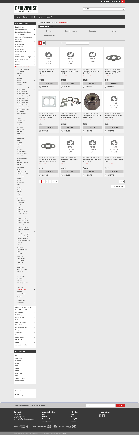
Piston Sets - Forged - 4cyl (23, 220)
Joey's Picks (18, 54)
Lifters (18, 169)
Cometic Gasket (19, 360)
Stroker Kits (19, 254)
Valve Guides (20, 274)
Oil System (19, 196)
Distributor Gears (21, 120)
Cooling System (19, 44)
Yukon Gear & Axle (20, 378)
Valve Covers (20, 271)
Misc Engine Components (22, 67)
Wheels (17, 342)
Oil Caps (19, 180)
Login (111, 1)
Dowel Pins (19, 122)
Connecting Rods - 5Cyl (22, 100)
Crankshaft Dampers (21, 113)
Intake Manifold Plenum (22, 162)
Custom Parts (19, 47)
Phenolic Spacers (21, 200)
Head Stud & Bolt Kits (22, 158)
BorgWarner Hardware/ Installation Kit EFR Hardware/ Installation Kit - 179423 (70, 117)
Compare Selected (118, 186)
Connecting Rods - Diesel (23, 107)
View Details (49, 83)
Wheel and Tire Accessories (22, 340)
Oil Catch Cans (20, 182)
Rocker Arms (20, 245)
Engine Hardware (21, 136)
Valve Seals (19, 280)
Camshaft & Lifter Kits (22, 82)
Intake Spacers (20, 167)
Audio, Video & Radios (21, 345)
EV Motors (19, 142)
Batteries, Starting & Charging (23, 57)
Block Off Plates (20, 71)
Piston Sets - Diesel (21, 216)
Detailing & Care (19, 27)
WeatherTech (18, 358)
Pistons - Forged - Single (22, 236)
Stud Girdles (20, 256)
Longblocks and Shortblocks (23, 32)
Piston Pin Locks (21, 205)
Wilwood (17, 370)
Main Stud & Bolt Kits (22, 171)
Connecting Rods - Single (23, 109)
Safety (17, 330)
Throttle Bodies (20, 260)
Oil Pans (19, 187)
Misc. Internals (20, 176)
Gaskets (19, 147)
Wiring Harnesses (21, 300)
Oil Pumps (19, 191)
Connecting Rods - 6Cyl (22, 102)
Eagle (16, 376)
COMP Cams (18, 373)
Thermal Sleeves (20, 258)
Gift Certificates (46, 414)
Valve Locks (19, 278)
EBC (16, 355)
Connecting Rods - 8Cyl (22, 105)
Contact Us (49, 17)
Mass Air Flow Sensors (22, 173)
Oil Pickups (19, 189)
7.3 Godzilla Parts (20, 34)
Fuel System (18, 42)
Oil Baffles (19, 178)
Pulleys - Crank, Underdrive (23, 240)
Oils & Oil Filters (19, 325)
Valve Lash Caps (21, 276)
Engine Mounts (20, 138)
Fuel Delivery (18, 315)
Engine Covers (20, 129)
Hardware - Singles (21, 151)
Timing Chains (20, 262)
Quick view (49, 66)
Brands (18, 17)
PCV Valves (19, 198)
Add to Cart (114, 83)
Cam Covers (20, 73)
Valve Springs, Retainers (22, 282)
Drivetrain (17, 64)
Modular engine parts (21, 29)
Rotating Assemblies (22, 249)
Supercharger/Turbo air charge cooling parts (23, 38)
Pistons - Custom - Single (23, 234)
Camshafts (19, 84)
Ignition (17, 320)
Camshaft (19, 80)
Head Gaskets (20, 156)
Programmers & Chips (21, 327)
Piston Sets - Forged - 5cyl (23, 222)
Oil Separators (20, 194)
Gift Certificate (105, 1)
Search (25, 17)
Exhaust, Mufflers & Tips (21, 310)
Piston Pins (19, 207)
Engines (18, 140)
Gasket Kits (19, 145)
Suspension (18, 332)
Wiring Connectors (21, 289)
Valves (18, 285)
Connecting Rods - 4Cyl (22, 98)
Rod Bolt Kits (20, 247)
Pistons (18, 231)
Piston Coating (20, 202)
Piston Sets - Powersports (23, 229)
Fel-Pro (17, 365)
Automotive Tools (20, 49)
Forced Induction (19, 312)
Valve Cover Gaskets (22, 269)
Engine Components (20, 52)
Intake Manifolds (21, 165)
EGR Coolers (20, 127)
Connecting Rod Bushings (23, 87)
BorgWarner (42, 69)
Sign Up (118, 1)
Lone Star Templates (61, 433)
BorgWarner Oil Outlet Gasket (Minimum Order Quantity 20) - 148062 (48, 161)
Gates (17, 363)
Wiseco (17, 368)
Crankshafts (19, 116)
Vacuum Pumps (20, 267)
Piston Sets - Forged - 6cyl (23, 225)
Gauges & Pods (19, 317)
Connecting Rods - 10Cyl (22, 91)
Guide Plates (20, 149)
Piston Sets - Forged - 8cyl (23, 227)
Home (40, 22)
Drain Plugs (19, 125)
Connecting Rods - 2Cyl (22, 93)
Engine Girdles (20, 133)
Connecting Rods (21, 89)
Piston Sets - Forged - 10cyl (23, 218)
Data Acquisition (19, 337)
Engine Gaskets (20, 131)
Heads (18, 160)
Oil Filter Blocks (20, 185)
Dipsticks (19, 118)
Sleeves (18, 251)
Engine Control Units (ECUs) (23, 307)
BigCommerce (46, 433)
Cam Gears (19, 76)
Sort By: (63, 43)
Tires (16, 335)
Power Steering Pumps (22, 238)
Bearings (19, 305)
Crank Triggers (20, 111)
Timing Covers (20, 265)
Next (121, 181)
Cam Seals (19, 78)
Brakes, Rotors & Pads (21, 59)
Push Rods (19, 242)
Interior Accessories (20, 322)
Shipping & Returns (36, 17)
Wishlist (44, 416)
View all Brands (19, 381)
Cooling (17, 62)
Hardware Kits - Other (22, 153)
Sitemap (34, 433)
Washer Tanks (20, 287)
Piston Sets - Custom (22, 213)
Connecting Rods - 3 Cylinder (24, 96)
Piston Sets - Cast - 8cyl (22, 211)
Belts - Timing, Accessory (23, 69)
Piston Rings (20, 209)
